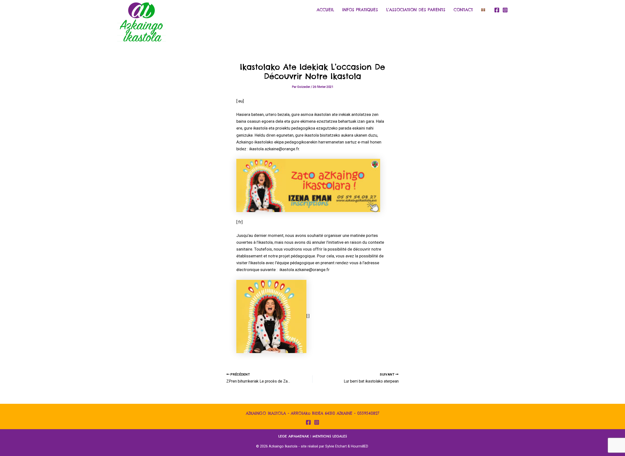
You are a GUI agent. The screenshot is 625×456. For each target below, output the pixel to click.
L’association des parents (415, 9)
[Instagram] (505, 10)
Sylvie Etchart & (338, 446)
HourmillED (359, 446)
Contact (463, 9)
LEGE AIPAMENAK (293, 436)
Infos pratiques (360, 9)
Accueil (325, 9)
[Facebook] (497, 10)
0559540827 (368, 413)
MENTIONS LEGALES (329, 436)
